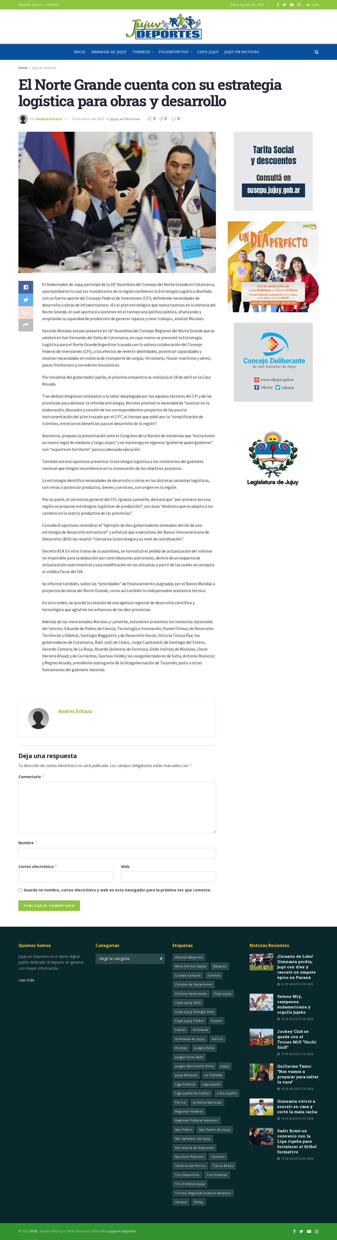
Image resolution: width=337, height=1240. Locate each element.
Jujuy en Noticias (241, 51)
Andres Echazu (49, 118)
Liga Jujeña (211, 1084)
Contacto (52, 4)
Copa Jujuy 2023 (188, 1002)
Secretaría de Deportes (194, 1148)
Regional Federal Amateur (196, 1120)
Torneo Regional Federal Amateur (203, 1193)
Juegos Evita (204, 1048)
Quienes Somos (30, 4)
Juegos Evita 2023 (189, 1057)
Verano (181, 1202)
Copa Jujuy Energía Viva (194, 1012)
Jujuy (225, 1066)
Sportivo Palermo (189, 1157)
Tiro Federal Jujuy (190, 1184)
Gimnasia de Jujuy (108, 51)
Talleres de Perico (190, 1166)
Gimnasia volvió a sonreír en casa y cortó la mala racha (297, 1106)
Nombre (27, 842)
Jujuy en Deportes (123, 1231)
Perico (180, 1102)
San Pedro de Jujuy (214, 1129)
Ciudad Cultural (188, 975)
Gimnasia (200, 1030)
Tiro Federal (217, 1175)
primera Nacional (207, 1102)
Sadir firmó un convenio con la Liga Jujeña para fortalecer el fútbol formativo (297, 1141)
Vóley (198, 1202)
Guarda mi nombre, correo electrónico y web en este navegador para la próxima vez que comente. (117, 889)
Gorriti (217, 1039)
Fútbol (180, 1030)
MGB (33, 1231)
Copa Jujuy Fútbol (189, 1021)
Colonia (214, 975)
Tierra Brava (223, 1166)
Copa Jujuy (208, 51)
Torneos (141, 51)
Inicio (79, 51)
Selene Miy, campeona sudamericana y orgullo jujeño (294, 1004)
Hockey (181, 1048)
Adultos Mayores (188, 957)
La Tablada (213, 1075)
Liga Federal (185, 1084)
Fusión (216, 1021)
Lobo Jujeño (227, 1093)
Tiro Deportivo (187, 1175)
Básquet (219, 966)
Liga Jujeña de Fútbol (192, 1093)
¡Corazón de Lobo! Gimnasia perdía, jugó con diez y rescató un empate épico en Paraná (296, 967)
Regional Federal (189, 1111)
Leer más (26, 980)
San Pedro (183, 1129)
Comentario (31, 776)
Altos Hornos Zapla (190, 966)
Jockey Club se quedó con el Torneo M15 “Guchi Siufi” (296, 1039)
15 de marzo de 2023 (87, 118)
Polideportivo (174, 51)
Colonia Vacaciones (191, 993)
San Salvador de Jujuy (193, 1138)
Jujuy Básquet (186, 1075)
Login (314, 4)
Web (125, 866)
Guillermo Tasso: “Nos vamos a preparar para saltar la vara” (298, 1074)
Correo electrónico (37, 866)
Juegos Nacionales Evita (194, 1066)
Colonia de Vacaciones (193, 984)
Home (23, 68)
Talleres (218, 1157)
